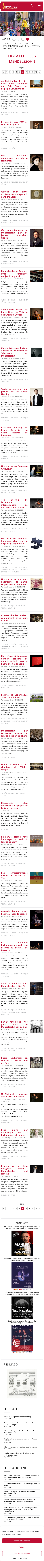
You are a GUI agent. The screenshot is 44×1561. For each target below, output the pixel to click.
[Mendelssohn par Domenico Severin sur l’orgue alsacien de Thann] (36, 735)
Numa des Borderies (11, 317)
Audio (3, 300)
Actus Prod (5, 567)
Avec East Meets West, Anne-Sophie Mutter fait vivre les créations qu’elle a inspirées (21, 1477)
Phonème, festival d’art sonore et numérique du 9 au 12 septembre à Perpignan (22, 1259)
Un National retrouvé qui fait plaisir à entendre (14, 1095)
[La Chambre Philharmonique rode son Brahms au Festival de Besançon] (36, 945)
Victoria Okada (9, 199)
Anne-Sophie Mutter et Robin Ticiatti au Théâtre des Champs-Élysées (14, 312)
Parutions (11, 302)
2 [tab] (18, 39)
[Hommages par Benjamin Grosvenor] (36, 471)
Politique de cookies (21, 1558)
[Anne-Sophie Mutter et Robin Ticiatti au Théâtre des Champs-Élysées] (36, 314)
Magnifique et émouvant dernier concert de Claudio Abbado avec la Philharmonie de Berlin (14, 660)
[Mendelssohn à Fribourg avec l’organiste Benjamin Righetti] (36, 276)
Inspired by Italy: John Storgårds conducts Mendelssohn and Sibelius (14, 1170)
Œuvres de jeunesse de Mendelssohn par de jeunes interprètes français (14, 234)
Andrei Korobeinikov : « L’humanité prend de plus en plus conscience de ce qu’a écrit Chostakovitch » (20, 1510)
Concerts (4, 148)
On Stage (4, 115)
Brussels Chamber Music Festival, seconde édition (14, 912)
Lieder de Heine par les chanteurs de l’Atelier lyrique (14, 767)
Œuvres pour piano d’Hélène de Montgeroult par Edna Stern (14, 194)
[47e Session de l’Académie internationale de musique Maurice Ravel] (36, 503)
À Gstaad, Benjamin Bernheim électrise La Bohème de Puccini (19, 1493)
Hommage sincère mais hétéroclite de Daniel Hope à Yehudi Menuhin (14, 582)
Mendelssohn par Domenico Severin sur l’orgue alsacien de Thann (14, 733)
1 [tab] (13, 39)
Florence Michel (9, 438)
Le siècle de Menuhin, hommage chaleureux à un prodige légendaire (14, 541)
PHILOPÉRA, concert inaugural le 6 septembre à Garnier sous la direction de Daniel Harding (22, 1227)
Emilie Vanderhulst (10, 916)
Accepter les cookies (22, 1541)
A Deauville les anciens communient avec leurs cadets (14, 618)
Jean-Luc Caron (9, 397)
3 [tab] (22, 39)
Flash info (5, 829)
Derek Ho (7, 1176)
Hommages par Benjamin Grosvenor (14, 467)
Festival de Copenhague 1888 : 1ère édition (14, 696)
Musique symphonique (17, 379)
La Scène (13, 148)
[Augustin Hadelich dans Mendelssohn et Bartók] (36, 988)
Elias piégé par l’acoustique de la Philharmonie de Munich (14, 1132)
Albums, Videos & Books (10, 112)
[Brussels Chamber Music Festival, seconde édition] (36, 919)
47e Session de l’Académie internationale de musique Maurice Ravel (14, 503)
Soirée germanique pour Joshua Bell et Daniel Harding (14, 392)
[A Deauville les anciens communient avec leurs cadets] (36, 618)
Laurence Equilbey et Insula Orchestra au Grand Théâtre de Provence (14, 431)
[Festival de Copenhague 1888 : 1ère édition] (36, 698)
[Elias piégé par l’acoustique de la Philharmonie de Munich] (36, 1133)
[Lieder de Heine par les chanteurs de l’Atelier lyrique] (36, 766)
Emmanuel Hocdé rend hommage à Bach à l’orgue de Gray (14, 839)
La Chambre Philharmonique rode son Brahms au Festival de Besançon (14, 946)
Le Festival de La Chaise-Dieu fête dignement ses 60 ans (22, 1485)
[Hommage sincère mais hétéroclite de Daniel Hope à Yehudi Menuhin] (36, 584)
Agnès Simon (21, 772)
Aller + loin (5, 719)
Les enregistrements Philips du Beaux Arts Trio (14, 875)
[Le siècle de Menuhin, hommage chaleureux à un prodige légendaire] (36, 543)
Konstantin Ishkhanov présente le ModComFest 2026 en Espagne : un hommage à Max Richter (22, 1293)
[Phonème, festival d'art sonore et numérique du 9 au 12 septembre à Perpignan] (22, 1276)
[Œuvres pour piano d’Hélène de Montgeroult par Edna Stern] (36, 194)
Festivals (4, 529)
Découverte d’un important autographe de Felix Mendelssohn (14, 805)
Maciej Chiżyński (9, 127)
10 (36, 72)
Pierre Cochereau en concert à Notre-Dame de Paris (14, 1060)
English (24, 112)
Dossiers (15, 719)
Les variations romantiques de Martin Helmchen (14, 158)
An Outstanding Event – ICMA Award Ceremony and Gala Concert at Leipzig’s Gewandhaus (14, 85)
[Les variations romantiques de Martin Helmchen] (36, 162)
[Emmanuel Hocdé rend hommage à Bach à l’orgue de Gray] (36, 841)
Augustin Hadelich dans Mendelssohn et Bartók (14, 984)
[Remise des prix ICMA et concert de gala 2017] (36, 125)
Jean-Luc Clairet (9, 953)
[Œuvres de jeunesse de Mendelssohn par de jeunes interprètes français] (36, 238)
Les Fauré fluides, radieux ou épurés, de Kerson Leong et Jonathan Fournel (21, 1519)
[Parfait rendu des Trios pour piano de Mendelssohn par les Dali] (36, 1026)
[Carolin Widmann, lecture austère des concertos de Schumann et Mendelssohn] (36, 352)
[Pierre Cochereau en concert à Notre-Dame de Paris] (36, 1062)
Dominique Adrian (10, 163)
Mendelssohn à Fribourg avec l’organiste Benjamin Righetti (14, 274)
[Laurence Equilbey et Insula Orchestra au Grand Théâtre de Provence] (36, 430)
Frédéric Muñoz (9, 279)
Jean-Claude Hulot (10, 358)
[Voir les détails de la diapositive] (22, 24)
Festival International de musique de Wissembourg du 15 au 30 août (22, 1322)
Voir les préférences (22, 1554)
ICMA (5, 91)
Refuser (22, 1547)
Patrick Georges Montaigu (15, 1099)
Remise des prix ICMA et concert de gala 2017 (14, 123)
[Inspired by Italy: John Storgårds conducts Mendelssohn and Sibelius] (36, 1169)
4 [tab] (27, 39)
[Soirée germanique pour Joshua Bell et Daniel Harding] (36, 397)
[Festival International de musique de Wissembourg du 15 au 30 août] (22, 1339)
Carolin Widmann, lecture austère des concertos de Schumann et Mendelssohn (14, 352)
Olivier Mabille (9, 772)
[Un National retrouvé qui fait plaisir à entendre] (36, 1097)
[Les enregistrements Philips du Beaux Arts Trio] (36, 878)
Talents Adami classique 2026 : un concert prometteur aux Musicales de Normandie (19, 1501)
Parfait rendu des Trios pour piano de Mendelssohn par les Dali (14, 1024)
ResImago (11, 1364)
